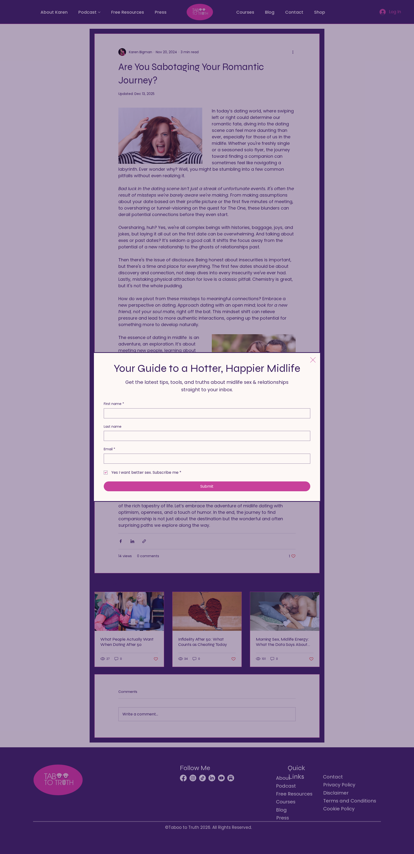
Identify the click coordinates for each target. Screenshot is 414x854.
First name (114, 404)
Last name (112, 426)
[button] (313, 360)
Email (109, 449)
